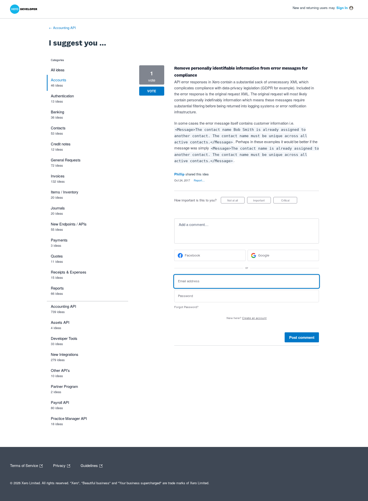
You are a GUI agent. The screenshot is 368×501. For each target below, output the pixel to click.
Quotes (57, 256)
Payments (59, 239)
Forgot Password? (186, 307)
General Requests (66, 159)
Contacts (58, 127)
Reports (57, 288)
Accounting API (63, 306)
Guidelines (90, 465)
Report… (199, 180)
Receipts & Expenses (68, 272)
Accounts (58, 79)
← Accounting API (62, 27)
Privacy (60, 465)
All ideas (58, 69)
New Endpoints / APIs (69, 223)
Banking (57, 111)
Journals (58, 207)
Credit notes (61, 143)
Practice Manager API (69, 418)
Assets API (60, 322)
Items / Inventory (64, 191)
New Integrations (64, 354)
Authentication (62, 95)
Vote (151, 91)
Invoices (58, 175)
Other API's (60, 370)
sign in (342, 7)
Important (262, 200)
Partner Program (64, 386)
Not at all (236, 200)
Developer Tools (64, 338)
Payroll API (60, 402)
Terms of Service (24, 465)
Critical (289, 200)
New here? (247, 318)
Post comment (301, 337)
